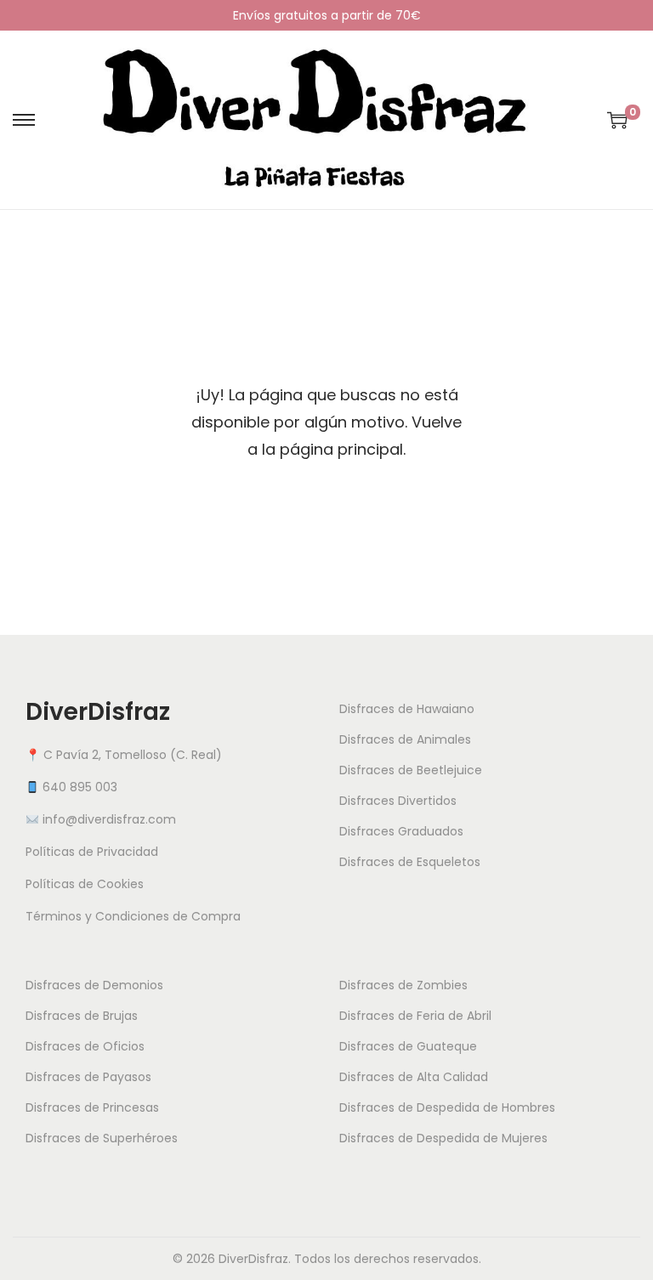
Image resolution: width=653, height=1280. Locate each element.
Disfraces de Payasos (88, 1076)
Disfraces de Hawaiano (406, 708)
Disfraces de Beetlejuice (410, 770)
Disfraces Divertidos (398, 800)
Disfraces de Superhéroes (102, 1138)
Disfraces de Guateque (408, 1046)
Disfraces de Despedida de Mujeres (443, 1138)
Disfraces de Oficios (85, 1046)
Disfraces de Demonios (94, 985)
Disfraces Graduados (401, 831)
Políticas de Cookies (85, 883)
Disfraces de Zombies (403, 985)
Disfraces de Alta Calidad (413, 1076)
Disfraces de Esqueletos (409, 861)
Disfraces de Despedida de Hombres (447, 1107)
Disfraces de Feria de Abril (415, 1015)
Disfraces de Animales (405, 739)
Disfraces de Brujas (82, 1015)
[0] (617, 120)
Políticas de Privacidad (92, 851)
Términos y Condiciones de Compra (133, 916)
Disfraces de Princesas (92, 1107)
